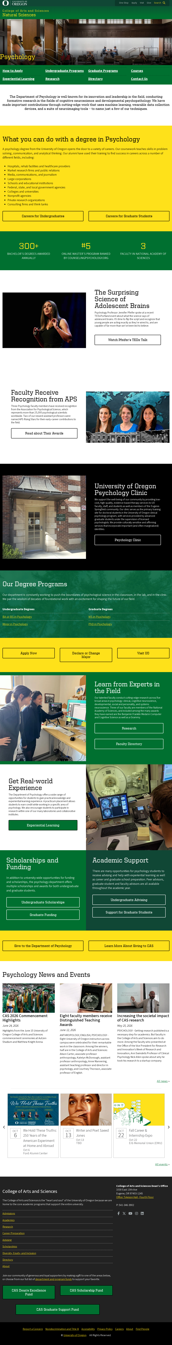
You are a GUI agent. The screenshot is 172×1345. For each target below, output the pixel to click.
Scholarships (10, 1246)
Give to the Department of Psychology (43, 946)
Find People (142, 1329)
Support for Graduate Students (129, 912)
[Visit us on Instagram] (136, 1214)
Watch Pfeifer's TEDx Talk (127, 340)
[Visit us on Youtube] (130, 1214)
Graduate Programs (103, 70)
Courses (137, 70)
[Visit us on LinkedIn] (142, 1214)
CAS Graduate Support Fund (57, 1309)
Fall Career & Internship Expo (139, 1126)
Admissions (9, 1213)
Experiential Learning (19, 78)
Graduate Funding (43, 915)
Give (149, 3)
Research (52, 78)
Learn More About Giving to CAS (129, 946)
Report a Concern (33, 1329)
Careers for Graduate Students (129, 216)
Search (157, 3)
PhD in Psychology (100, 624)
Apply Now (28, 653)
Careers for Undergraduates (43, 216)
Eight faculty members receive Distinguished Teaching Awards (86, 1020)
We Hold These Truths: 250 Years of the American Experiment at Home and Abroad (33, 1126)
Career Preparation (14, 1233)
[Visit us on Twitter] (124, 1214)
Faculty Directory (129, 744)
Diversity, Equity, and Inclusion (19, 1253)
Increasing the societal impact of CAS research (143, 1018)
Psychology (17, 56)
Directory (95, 78)
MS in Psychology (100, 617)
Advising (7, 1240)
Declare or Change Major (86, 655)
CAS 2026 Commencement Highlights (25, 1018)
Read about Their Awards (44, 433)
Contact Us (139, 78)
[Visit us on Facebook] (118, 1214)
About (6, 1266)
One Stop (123, 3)
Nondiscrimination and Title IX (62, 1329)
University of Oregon (74, 1335)
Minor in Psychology (15, 624)
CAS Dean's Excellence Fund (29, 1292)
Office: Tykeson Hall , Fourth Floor (135, 1197)
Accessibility (88, 1329)
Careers (119, 1329)
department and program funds (53, 1279)
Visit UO (143, 653)
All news (162, 1081)
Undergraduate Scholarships (43, 902)
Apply (134, 3)
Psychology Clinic (128, 540)
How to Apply (13, 70)
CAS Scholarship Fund (86, 1290)
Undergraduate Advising (129, 900)
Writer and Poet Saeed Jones (86, 1126)
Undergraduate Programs (64, 70)
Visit (142, 3)
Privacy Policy (105, 1329)
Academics (8, 1220)
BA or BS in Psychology (17, 617)
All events (161, 1164)
